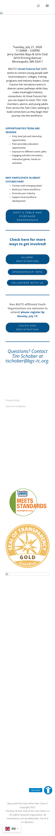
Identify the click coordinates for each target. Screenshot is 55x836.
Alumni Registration (27, 259)
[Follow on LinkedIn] (27, 436)
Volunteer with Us (27, 282)
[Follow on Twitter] (14, 436)
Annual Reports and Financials (23, 387)
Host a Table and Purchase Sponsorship (27, 216)
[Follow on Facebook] (7, 436)
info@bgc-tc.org (17, 473)
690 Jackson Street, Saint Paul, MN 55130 (28, 467)
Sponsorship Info (27, 271)
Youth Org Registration (27, 327)
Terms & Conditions (16, 406)
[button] (48, 790)
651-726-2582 (15, 479)
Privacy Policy (13, 400)
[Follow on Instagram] (21, 436)
